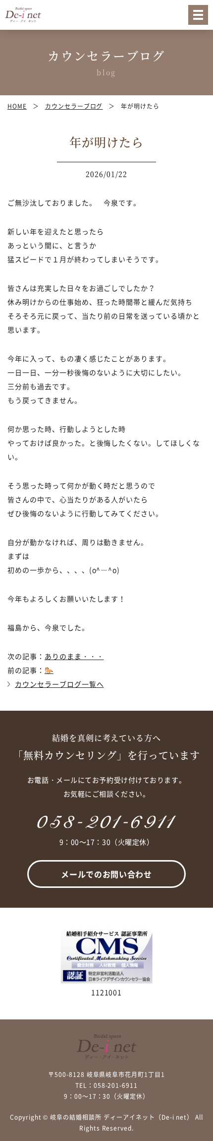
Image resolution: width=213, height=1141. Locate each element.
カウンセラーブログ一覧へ (59, 684)
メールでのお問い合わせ (106, 874)
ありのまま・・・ (74, 656)
